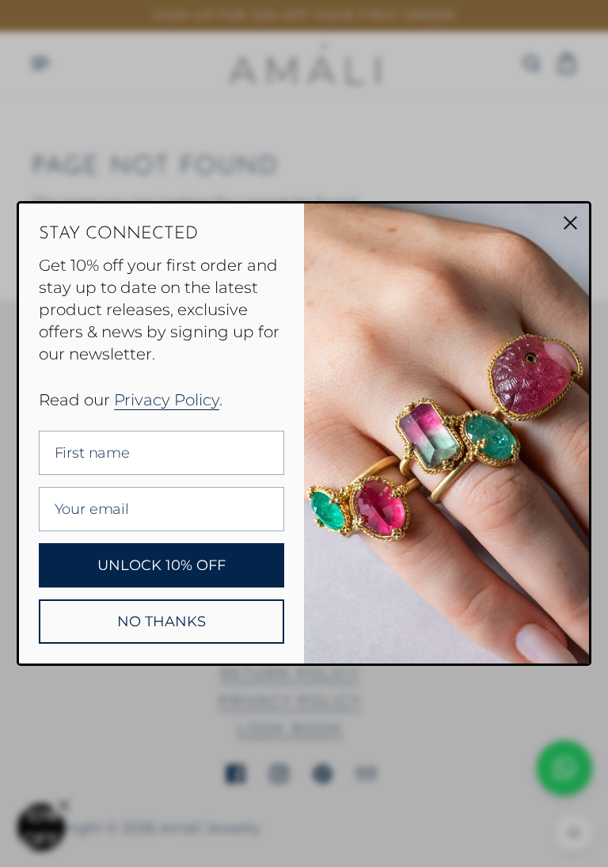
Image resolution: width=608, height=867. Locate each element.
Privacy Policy (166, 399)
